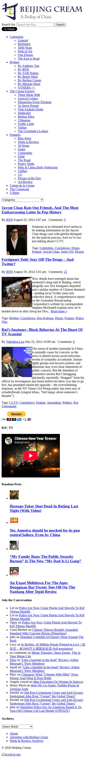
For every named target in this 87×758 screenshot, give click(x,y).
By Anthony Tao (28, 66)
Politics (67, 402)
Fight (21, 156)
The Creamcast (19, 189)
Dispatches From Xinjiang (34, 102)
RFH (9, 219)
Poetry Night (26, 163)
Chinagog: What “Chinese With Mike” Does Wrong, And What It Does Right (44, 676)
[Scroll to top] (11, 754)
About (14, 733)
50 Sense (23, 145)
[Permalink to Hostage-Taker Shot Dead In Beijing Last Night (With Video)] (14, 498)
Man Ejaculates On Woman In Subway (58, 681)
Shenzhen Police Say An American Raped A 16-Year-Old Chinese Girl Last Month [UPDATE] (46, 708)
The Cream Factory (22, 91)
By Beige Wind (28, 76)
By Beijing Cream (29, 80)
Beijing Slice (26, 116)
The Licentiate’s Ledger (33, 131)
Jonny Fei (67, 251)
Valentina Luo (15, 341)
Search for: (9, 24)
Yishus (22, 127)
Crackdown (62, 248)
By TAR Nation (28, 73)
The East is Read (28, 58)
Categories (16, 36)
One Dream (25, 55)
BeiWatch (24, 44)
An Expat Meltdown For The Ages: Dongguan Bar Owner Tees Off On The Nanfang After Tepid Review (42, 587)
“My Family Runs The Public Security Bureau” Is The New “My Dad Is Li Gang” (45, 558)
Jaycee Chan (51, 251)
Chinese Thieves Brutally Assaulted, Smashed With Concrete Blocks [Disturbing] (44, 631)
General (23, 40)
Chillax (22, 171)
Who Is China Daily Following (37, 167)
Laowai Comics (28, 98)
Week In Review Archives (26, 740)
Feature (36, 251)
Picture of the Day (29, 178)
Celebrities (46, 248)
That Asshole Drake (30, 109)
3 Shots (14, 192)
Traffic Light (26, 124)
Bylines (14, 62)
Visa (4, 321)
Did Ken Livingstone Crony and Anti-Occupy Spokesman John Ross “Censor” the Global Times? (46, 694)
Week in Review (28, 142)
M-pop (79, 251)
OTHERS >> (26, 87)
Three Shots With (29, 95)
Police (80, 318)
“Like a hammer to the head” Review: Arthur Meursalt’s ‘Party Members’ (44, 661)
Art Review (25, 182)
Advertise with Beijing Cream (29, 737)
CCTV (13, 402)
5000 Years (25, 47)
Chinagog (24, 120)
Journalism (54, 402)
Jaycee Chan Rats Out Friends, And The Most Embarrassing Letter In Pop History (40, 210)
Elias (13, 660)
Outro (21, 149)
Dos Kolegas (45, 318)
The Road (24, 160)
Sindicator (24, 113)
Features (15, 134)
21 (65, 271)
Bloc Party (24, 138)
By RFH (23, 69)
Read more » (59, 311)
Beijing (14, 318)
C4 (20, 174)
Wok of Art (25, 51)
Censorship (25, 153)
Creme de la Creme (22, 185)
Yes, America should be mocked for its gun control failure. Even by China (45, 532)
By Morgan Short (29, 84)
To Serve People (28, 105)
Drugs (75, 248)
